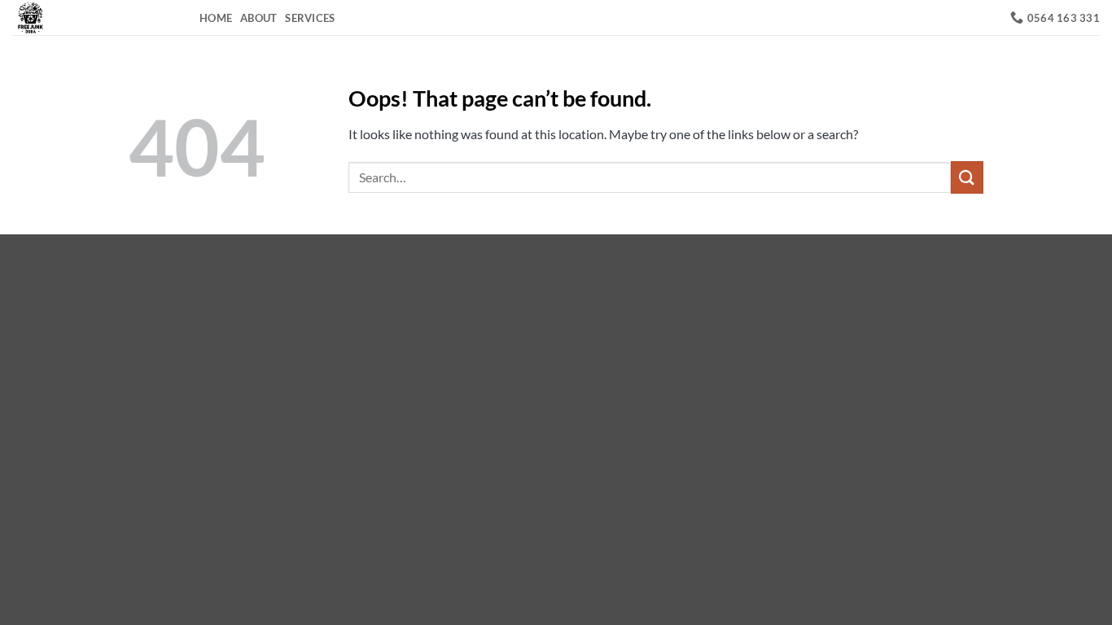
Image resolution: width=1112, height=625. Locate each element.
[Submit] (967, 177)
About (258, 17)
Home (215, 17)
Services (310, 17)
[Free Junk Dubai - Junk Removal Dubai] (93, 17)
